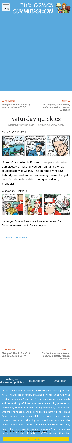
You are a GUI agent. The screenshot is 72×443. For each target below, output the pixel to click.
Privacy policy (36, 381)
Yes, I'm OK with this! (36, 439)
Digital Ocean (63, 407)
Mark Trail (21, 237)
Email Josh (59, 381)
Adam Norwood (10, 416)
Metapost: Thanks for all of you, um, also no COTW (16, 106)
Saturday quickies (36, 118)
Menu (6, 9)
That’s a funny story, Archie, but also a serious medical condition (56, 107)
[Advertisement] (36, 53)
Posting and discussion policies (12, 380)
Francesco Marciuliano (13, 420)
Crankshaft (8, 237)
